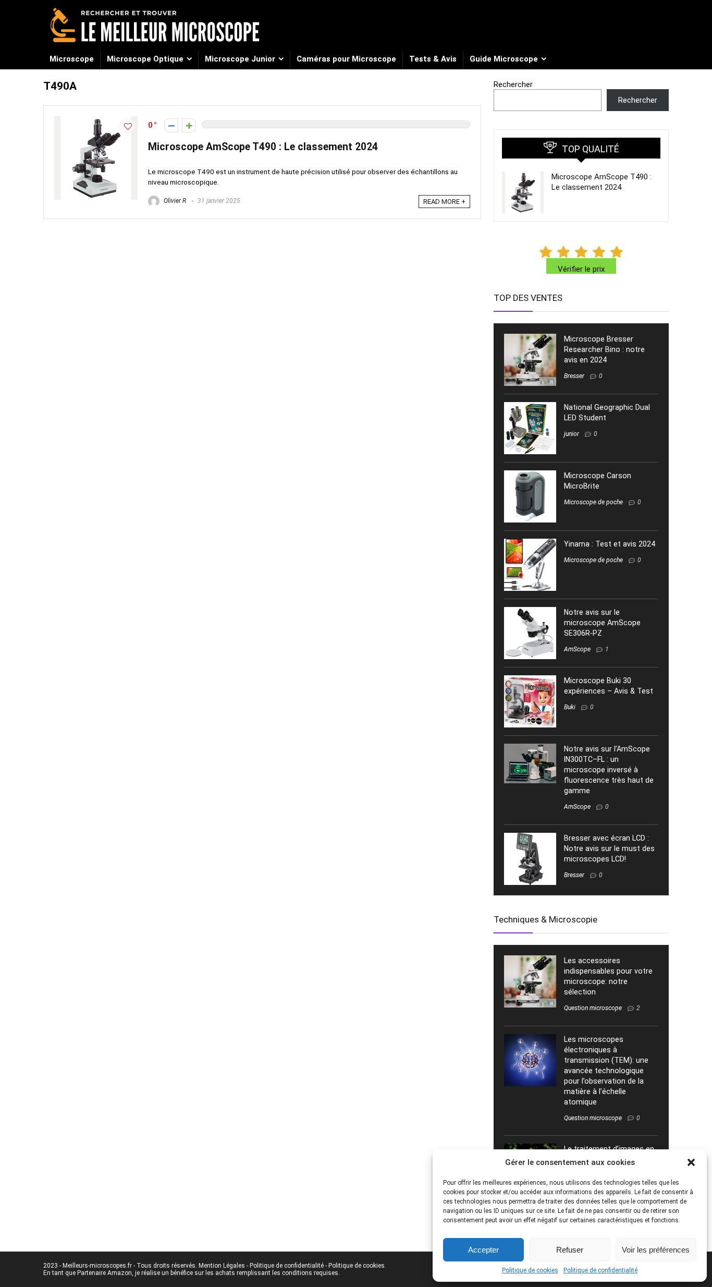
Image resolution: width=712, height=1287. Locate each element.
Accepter (483, 1249)
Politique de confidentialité (600, 1270)
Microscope (72, 59)
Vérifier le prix (581, 269)
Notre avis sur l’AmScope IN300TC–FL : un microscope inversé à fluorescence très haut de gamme (609, 770)
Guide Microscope (504, 59)
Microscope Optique (145, 59)
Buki (569, 707)
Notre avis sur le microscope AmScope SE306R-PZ (602, 622)
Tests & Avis (433, 59)
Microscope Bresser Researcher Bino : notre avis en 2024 (604, 349)
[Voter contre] (171, 125)
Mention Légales (222, 1265)
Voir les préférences (656, 1249)
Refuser (569, 1249)
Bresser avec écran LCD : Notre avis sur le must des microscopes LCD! (609, 848)
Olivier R (174, 200)
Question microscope (593, 1008)
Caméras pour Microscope (346, 59)
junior (571, 434)
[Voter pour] (189, 125)
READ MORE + (444, 201)
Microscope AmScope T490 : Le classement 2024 (263, 147)
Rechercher (513, 84)
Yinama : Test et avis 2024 (609, 544)
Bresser (574, 376)
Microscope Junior (240, 59)
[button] (691, 1162)
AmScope (577, 649)
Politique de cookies (530, 1270)
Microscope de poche (593, 502)
